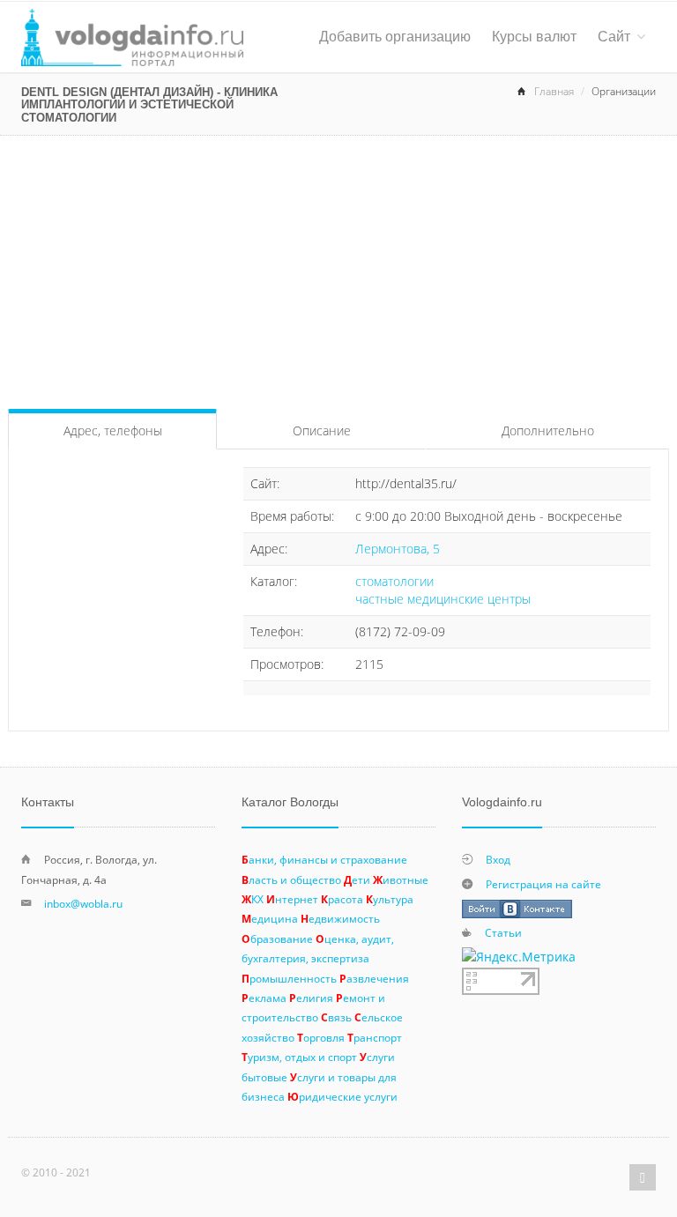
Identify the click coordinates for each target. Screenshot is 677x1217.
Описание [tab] (322, 430)
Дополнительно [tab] (548, 430)
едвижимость (340, 918)
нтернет (292, 899)
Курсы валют (534, 36)
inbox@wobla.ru (83, 903)
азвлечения (374, 978)
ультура (389, 899)
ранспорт (374, 1037)
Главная (554, 91)
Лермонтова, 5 (397, 548)
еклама (264, 998)
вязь (336, 1017)
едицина (270, 918)
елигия (311, 998)
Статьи (503, 932)
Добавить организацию (395, 36)
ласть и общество (291, 879)
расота (342, 899)
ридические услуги (342, 1096)
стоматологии (394, 581)
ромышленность (289, 978)
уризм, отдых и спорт (299, 1057)
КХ (253, 899)
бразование (277, 938)
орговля (321, 1037)
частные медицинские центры (443, 598)
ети (357, 879)
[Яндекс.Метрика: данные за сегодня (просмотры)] (519, 957)
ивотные (400, 879)
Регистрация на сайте (543, 884)
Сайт (614, 36)
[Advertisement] (338, 268)
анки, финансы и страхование (324, 859)
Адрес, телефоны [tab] (112, 430)
